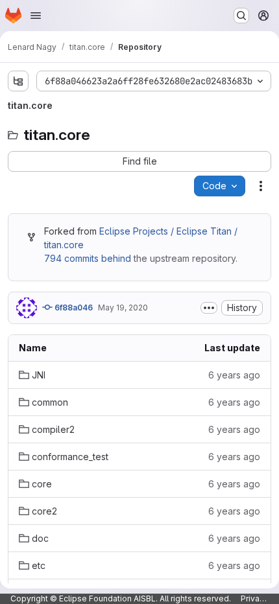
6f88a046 (73, 307)
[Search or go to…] (241, 15)
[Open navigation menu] (35, 15)
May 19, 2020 (123, 307)
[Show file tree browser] (18, 81)
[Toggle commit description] (208, 308)
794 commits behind (87, 258)
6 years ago (234, 374)
